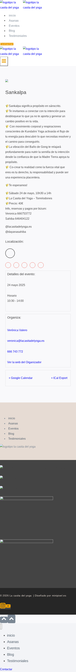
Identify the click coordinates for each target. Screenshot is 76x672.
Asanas (14, 20)
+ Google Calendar (21, 377)
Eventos (14, 25)
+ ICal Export (59, 377)
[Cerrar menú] (1, 627)
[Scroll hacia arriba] (4, 620)
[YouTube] (8, 606)
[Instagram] (3, 606)
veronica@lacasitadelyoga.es (25, 340)
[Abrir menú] (4, 61)
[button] (8, 265)
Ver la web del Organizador (24, 362)
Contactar (6, 44)
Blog (12, 30)
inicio (12, 15)
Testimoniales (18, 35)
